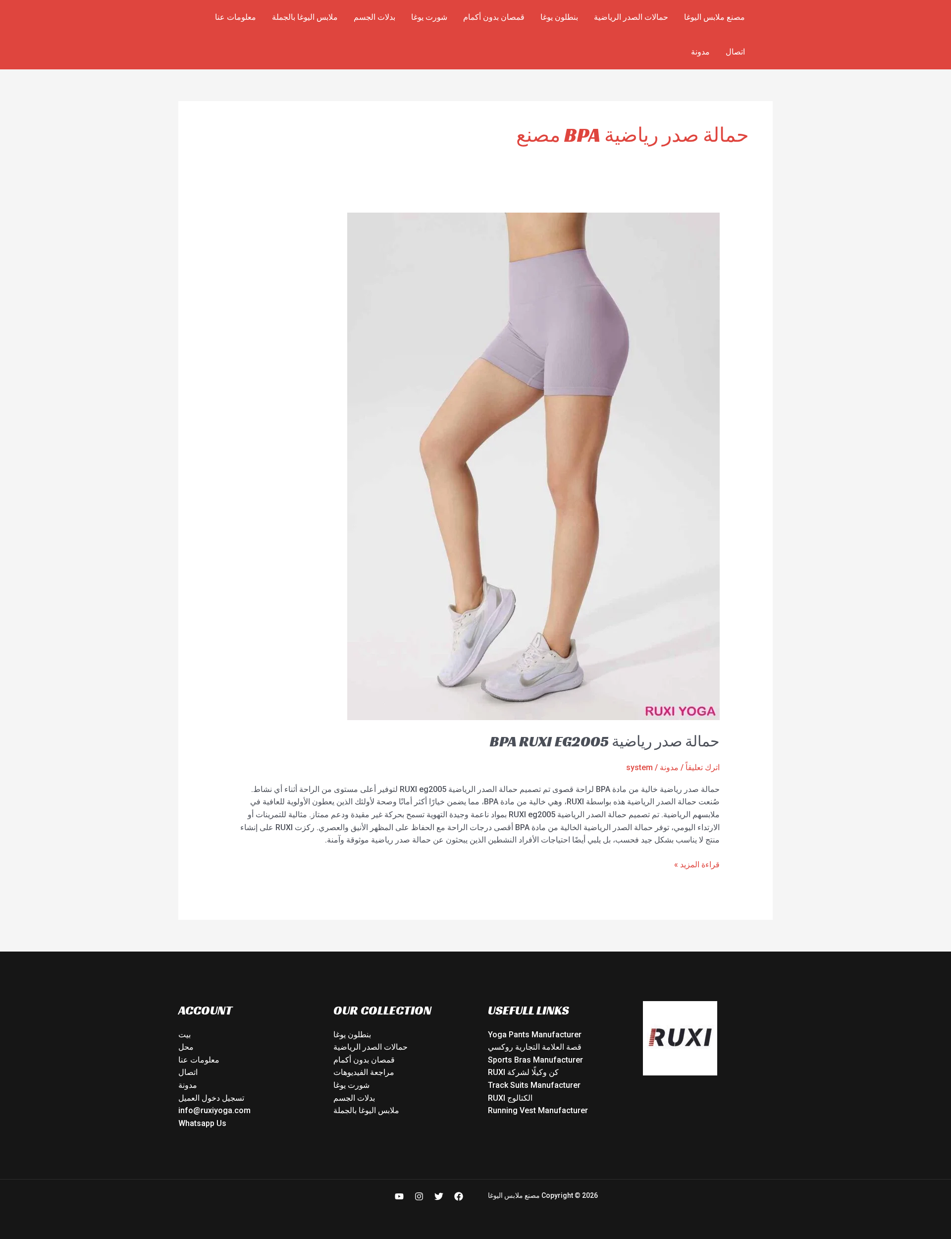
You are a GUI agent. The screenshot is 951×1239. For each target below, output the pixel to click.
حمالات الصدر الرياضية (631, 17)
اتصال (735, 51)
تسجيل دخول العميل (211, 1098)
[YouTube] (399, 1196)
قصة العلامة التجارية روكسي (534, 1047)
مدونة (700, 51)
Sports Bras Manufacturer (535, 1060)
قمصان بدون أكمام (494, 17)
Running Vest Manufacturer (538, 1110)
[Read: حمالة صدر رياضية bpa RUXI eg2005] (533, 466)
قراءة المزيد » (697, 863)
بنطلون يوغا (559, 17)
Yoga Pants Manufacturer (534, 1034)
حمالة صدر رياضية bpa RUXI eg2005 (605, 741)
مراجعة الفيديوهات (363, 1072)
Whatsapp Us (202, 1123)
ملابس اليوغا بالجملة (305, 17)
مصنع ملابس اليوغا (714, 17)
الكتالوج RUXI (510, 1098)
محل (186, 1047)
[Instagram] (419, 1196)
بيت (184, 1034)
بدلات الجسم (374, 17)
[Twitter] (438, 1196)
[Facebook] (458, 1196)
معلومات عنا (235, 17)
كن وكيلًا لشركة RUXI (523, 1072)
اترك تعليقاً (703, 767)
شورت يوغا (429, 17)
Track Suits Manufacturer (534, 1085)
